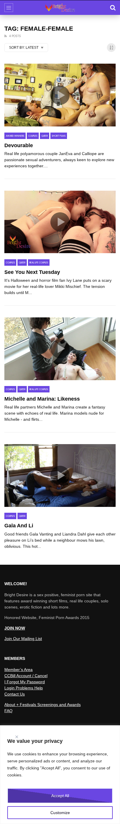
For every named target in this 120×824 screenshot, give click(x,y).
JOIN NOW (14, 628)
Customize (60, 812)
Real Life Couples (38, 262)
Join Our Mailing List (23, 638)
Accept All (60, 795)
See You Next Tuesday (32, 272)
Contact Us (14, 694)
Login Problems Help (23, 688)
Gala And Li (18, 526)
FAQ (8, 710)
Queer (44, 136)
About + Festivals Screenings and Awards (42, 704)
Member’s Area (18, 669)
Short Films (59, 136)
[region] (60, 774)
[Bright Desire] (60, 7)
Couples (32, 136)
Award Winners (15, 136)
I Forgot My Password (24, 681)
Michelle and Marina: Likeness (42, 399)
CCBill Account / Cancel (25, 675)
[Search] (112, 7)
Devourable (18, 145)
